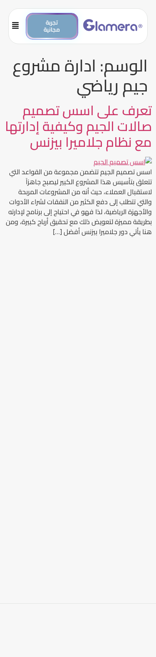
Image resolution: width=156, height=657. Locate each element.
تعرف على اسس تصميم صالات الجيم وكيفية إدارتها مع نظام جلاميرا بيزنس (78, 126)
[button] (19, 26)
